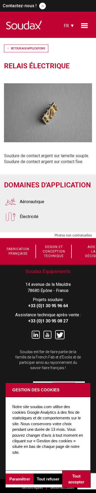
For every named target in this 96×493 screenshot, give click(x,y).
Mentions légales (32, 487)
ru (66, 64)
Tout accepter (76, 479)
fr (66, 25)
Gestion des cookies (62, 487)
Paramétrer (19, 479)
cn (66, 56)
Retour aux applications (28, 48)
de (66, 49)
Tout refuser (48, 479)
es (66, 42)
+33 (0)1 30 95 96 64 (48, 305)
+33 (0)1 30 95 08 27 (48, 321)
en (66, 34)
